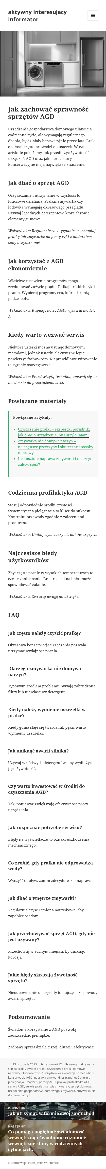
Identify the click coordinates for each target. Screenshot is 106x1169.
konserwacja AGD (20, 1077)
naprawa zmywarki (47, 1077)
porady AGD (47, 1082)
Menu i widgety (93, 20)
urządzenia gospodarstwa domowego (34, 1091)
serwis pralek (35, 1086)
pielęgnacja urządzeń (22, 1082)
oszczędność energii (75, 1077)
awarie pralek (36, 1069)
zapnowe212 (53, 1064)
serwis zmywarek (57, 1086)
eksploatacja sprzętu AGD (76, 1073)
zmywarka (68, 1091)
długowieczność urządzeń (39, 1073)
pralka (61, 1082)
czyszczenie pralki (59, 1069)
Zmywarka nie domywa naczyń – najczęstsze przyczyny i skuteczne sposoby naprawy (55, 446)
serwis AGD (16, 1086)
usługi (73, 1064)
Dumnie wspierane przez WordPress (33, 1163)
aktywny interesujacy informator (37, 15)
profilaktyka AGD (78, 1082)
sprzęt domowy (81, 1086)
